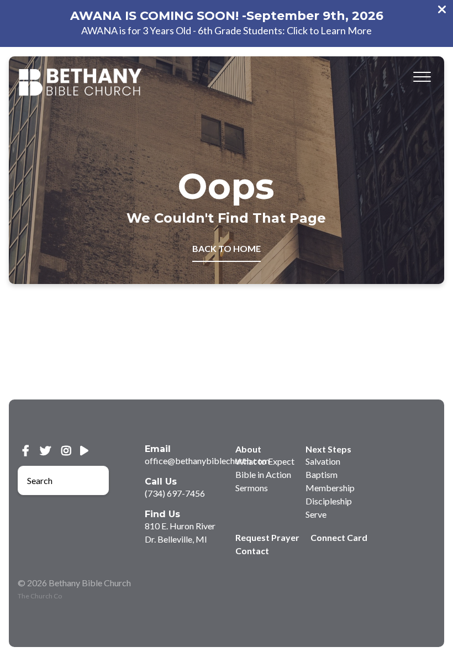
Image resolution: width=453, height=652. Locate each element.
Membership (330, 487)
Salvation (322, 461)
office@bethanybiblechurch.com (207, 460)
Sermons (251, 487)
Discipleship (328, 501)
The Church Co (40, 596)
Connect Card (338, 537)
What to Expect (264, 461)
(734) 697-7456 (175, 493)
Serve (315, 514)
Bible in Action (263, 474)
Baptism (321, 474)
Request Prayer (267, 537)
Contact (252, 550)
